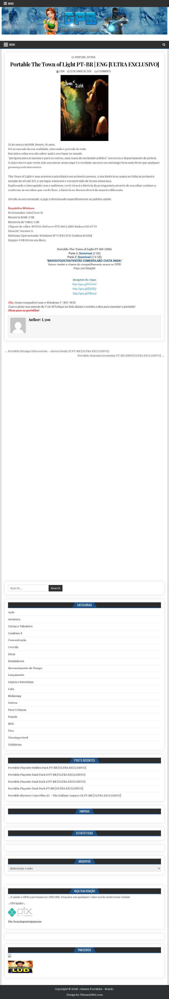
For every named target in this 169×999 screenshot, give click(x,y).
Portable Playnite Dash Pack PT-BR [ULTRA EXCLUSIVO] (45, 788)
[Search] (164, 44)
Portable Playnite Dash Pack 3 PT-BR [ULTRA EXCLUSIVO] (46, 774)
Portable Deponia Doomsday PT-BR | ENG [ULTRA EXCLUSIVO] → (120, 355)
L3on (62, 71)
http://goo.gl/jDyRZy (84, 288)
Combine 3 (15, 633)
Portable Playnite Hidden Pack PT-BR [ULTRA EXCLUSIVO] (47, 767)
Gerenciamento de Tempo (25, 668)
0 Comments (104, 71)
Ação (11, 612)
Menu (11, 3)
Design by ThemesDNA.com (85, 994)
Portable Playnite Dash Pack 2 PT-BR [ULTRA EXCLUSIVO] (46, 781)
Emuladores (16, 661)
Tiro (11, 730)
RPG (11, 723)
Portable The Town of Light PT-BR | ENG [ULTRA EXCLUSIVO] (84, 64)
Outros (91, 57)
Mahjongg (14, 696)
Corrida (13, 647)
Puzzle (12, 716)
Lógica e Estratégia (20, 682)
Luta (11, 689)
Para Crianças (17, 709)
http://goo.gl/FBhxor (84, 293)
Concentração (17, 640)
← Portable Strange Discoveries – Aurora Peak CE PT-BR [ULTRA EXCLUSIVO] (57, 351)
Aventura (80, 57)
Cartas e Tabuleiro (20, 626)
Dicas (11, 654)
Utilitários (15, 744)
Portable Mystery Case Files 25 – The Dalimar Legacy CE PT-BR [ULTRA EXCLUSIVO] (64, 795)
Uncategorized (18, 737)
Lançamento (16, 675)
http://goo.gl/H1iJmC (84, 284)
